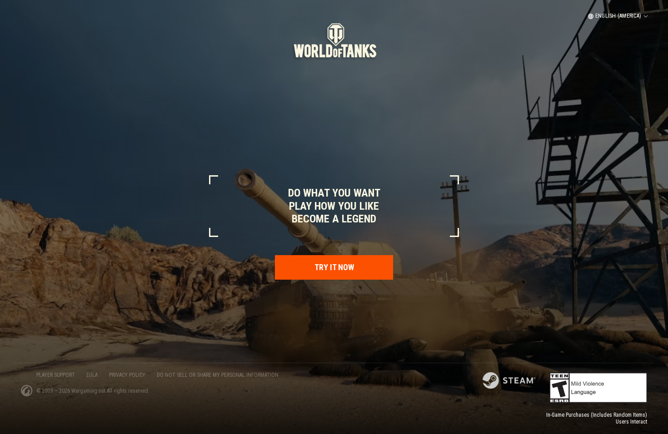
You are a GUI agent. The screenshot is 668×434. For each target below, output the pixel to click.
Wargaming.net (89, 391)
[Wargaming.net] (27, 390)
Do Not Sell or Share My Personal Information (218, 375)
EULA (92, 375)
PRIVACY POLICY (127, 375)
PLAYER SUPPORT (55, 375)
